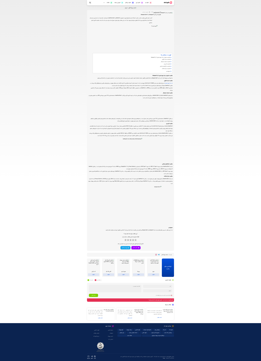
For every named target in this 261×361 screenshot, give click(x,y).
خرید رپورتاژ (110, 336)
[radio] (135, 240)
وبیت (164, 358)
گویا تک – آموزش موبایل (168, 2)
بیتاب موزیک (129, 330)
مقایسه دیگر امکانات (166, 68)
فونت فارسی (137, 330)
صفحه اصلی (110, 330)
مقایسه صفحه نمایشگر (165, 61)
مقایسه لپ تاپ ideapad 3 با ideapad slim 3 (151, 14)
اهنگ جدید (129, 335)
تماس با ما (110, 339)
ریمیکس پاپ (157, 330)
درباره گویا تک (96, 336)
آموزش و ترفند (117, 2)
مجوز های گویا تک (100, 347)
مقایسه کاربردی (167, 64)
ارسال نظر (93, 295)
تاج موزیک (121, 330)
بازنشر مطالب (96, 333)
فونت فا (171, 330)
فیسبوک (88, 358)
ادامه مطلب (159, 317)
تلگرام (92, 358)
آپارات (95, 358)
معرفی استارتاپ (145, 12)
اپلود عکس (144, 332)
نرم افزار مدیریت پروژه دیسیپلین (158, 335)
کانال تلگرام (135, 247)
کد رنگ (164, 330)
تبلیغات (111, 333)
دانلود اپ (147, 2)
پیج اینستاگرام (124, 247)
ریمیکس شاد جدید (168, 332)
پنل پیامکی (122, 332)
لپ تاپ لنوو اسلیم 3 (169, 83)
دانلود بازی (138, 2)
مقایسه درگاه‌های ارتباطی (165, 66)
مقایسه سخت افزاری (166, 59)
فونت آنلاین (96, 330)
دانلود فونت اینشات (147, 330)
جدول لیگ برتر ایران (155, 332)
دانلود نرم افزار (128, 2)
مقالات (108, 2)
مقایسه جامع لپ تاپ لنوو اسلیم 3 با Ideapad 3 (160, 57)
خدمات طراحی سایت (133, 332)
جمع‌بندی (168, 71)
